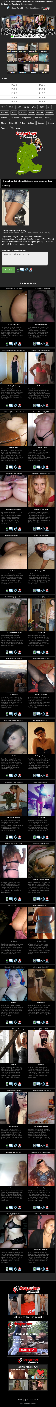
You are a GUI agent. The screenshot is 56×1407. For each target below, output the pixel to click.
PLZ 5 (42, 85)
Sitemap (21, 1400)
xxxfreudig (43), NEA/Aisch (14, 1213)
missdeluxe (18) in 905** (14, 473)
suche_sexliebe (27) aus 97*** (41, 597)
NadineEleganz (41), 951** (13, 843)
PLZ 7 (42, 93)
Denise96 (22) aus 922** (14, 658)
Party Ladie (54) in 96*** (41, 720)
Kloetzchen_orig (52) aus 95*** (41, 350)
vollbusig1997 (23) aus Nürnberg (13, 967)
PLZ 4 (14, 101)
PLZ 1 (14, 89)
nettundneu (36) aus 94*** (13, 535)
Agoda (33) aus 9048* (41, 535)
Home (4, 79)
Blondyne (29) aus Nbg (13, 1152)
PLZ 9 (42, 101)
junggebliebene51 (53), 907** (41, 1090)
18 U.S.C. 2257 (32, 1400)
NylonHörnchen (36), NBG (41, 658)
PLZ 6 (42, 89)
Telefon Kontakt (16, 8)
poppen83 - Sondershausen (41, 473)
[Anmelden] (46, 9)
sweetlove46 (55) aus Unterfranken (13, 350)
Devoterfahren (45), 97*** (41, 412)
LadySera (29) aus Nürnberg (13, 720)
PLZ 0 (14, 85)
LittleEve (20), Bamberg (13, 1090)
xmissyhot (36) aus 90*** (14, 288)
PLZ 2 (14, 93)
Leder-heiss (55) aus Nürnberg (14, 1029)
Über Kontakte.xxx (32, 8)
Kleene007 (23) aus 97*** (41, 782)
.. (41, 398)
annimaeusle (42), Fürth (41, 843)
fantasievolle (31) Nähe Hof (14, 782)
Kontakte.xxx (26, 4)
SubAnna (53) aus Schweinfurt (14, 412)
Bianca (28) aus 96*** (41, 1029)
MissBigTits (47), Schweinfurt (41, 1152)
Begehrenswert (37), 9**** (41, 905)
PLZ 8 (42, 97)
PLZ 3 (14, 97)
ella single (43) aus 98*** (41, 967)
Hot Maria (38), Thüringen (41, 1213)
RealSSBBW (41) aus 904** (14, 597)
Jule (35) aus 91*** (14, 905)
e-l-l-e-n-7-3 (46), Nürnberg (41, 288)
